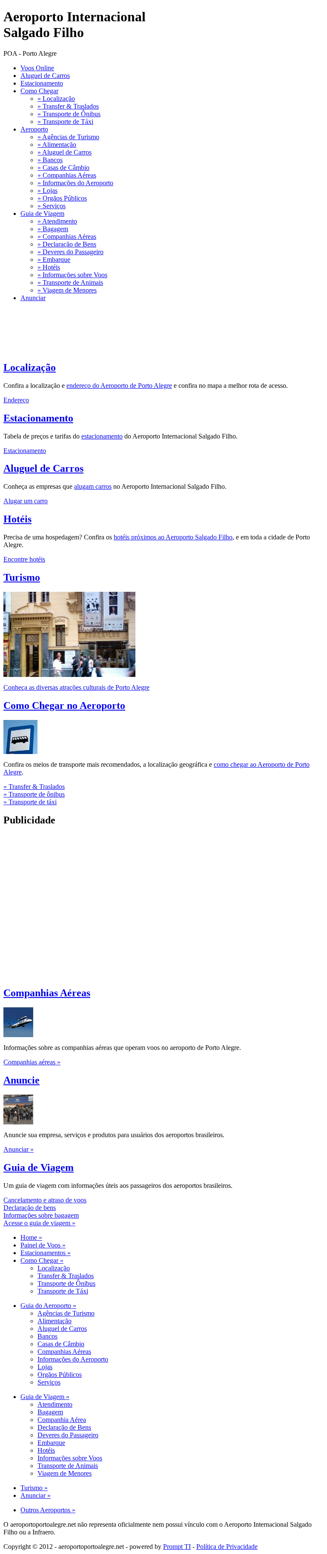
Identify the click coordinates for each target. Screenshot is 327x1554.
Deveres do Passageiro (67, 1435)
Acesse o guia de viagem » (39, 1223)
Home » (31, 1237)
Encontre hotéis (24, 559)
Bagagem (50, 1412)
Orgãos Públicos (59, 1374)
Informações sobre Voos (69, 1458)
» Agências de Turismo (68, 136)
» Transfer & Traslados (68, 106)
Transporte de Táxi (62, 1291)
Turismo (21, 577)
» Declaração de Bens (66, 244)
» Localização (56, 98)
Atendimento (54, 1404)
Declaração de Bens (64, 1427)
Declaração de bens (29, 1207)
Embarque (51, 1442)
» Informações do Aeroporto (75, 182)
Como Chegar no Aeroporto (64, 705)
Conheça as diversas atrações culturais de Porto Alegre (76, 687)
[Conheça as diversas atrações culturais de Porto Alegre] (69, 674)
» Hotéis (48, 267)
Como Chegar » (41, 1260)
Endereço (16, 400)
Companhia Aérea (61, 1419)
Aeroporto (34, 129)
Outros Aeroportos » (47, 1510)
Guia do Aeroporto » (48, 1305)
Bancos (47, 1336)
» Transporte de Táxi (65, 121)
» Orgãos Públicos (62, 198)
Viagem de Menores (64, 1473)
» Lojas (47, 190)
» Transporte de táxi (30, 802)
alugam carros (93, 486)
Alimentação (54, 1321)
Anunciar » (18, 1149)
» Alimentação (56, 144)
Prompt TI (177, 1546)
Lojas (44, 1367)
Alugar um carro (25, 501)
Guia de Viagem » (44, 1396)
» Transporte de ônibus (34, 794)
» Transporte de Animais (70, 282)
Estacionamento (41, 83)
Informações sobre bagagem (41, 1215)
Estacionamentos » (45, 1252)
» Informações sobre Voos (72, 274)
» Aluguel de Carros (64, 152)
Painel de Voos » (43, 1245)
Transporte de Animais (67, 1465)
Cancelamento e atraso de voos (44, 1200)
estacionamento (102, 436)
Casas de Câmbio (60, 1344)
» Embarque (53, 259)
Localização (29, 367)
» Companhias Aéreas (66, 175)
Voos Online (37, 68)
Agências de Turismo (66, 1313)
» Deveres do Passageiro (70, 251)
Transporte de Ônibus (66, 1283)
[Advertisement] (158, 350)
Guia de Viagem (42, 213)
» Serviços (51, 205)
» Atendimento (57, 221)
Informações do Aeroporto (72, 1359)
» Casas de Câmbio (63, 167)
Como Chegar (39, 91)
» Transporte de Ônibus (68, 114)
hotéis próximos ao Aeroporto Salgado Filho (173, 537)
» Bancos (50, 159)
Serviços (48, 1382)
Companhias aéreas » (31, 1062)
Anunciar (33, 297)
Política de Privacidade (227, 1546)
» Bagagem (52, 228)
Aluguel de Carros (45, 75)
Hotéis (17, 519)
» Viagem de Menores (67, 290)
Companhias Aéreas (46, 992)
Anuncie (21, 1080)
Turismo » (34, 1487)
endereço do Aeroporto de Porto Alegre (119, 385)
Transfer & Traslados (65, 1275)
